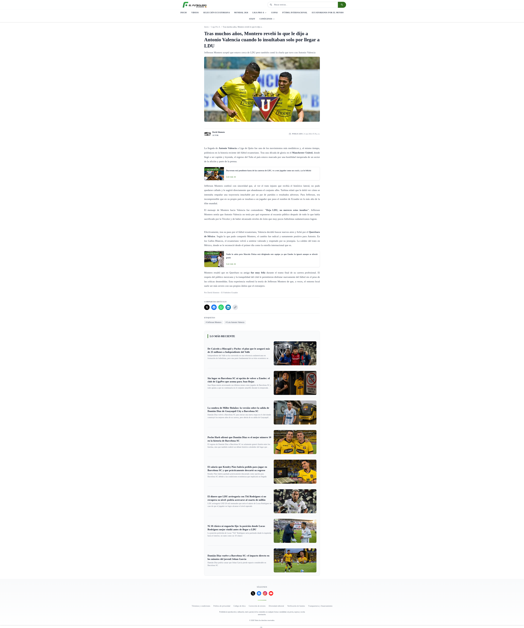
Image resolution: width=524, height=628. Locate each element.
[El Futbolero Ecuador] (194, 5)
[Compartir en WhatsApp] (221, 307)
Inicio (206, 27)
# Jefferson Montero (213, 322)
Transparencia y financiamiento (320, 606)
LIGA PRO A (258, 13)
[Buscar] (342, 5)
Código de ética (239, 606)
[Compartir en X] (207, 307)
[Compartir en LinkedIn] (228, 307)
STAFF (252, 19)
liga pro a (215, 27)
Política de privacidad (221, 606)
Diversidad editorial (276, 606)
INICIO (183, 13)
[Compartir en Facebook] (214, 307)
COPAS (274, 13)
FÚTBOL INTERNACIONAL (294, 13)
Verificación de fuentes (296, 606)
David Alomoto (218, 132)
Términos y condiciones (201, 606)
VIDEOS (195, 13)
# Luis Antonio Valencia (235, 322)
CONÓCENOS (266, 19)
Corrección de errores (257, 606)
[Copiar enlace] (235, 307)
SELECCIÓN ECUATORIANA (216, 13)
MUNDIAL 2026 (241, 13)
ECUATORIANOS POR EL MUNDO (328, 13)
